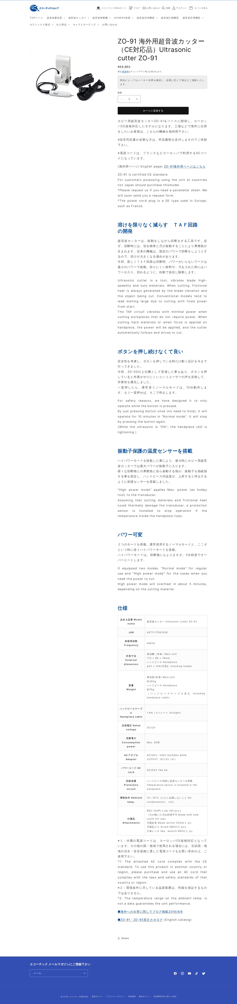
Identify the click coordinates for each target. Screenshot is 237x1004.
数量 (120, 92)
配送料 (125, 71)
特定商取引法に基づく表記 (165, 996)
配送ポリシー (144, 996)
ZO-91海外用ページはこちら (185, 166)
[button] (56, 17)
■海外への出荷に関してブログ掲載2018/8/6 (150, 911)
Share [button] (125, 938)
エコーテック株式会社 (78, 996)
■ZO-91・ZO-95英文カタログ (140, 919)
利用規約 (132, 996)
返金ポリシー (97, 996)
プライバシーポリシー (115, 996)
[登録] (84, 973)
